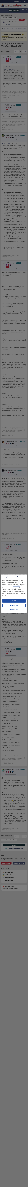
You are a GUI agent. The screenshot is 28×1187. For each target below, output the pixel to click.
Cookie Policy (16, 586)
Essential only (14, 605)
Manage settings (14, 609)
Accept (14, 601)
